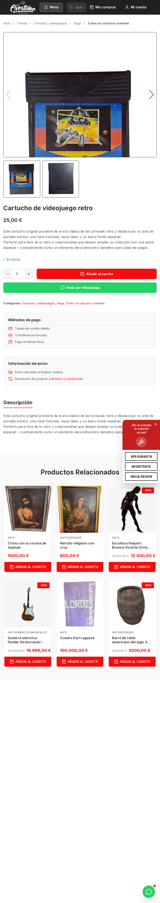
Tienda (22, 23)
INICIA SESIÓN (141, 476)
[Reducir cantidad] (8, 274)
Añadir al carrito (99, 274)
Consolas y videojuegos (50, 23)
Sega (77, 23)
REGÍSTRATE (141, 466)
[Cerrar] (155, 424)
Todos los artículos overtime (85, 303)
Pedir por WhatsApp (83, 288)
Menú (54, 7)
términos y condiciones (67, 378)
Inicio (6, 23)
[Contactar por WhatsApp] (148, 891)
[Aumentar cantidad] (29, 274)
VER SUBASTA (141, 456)
